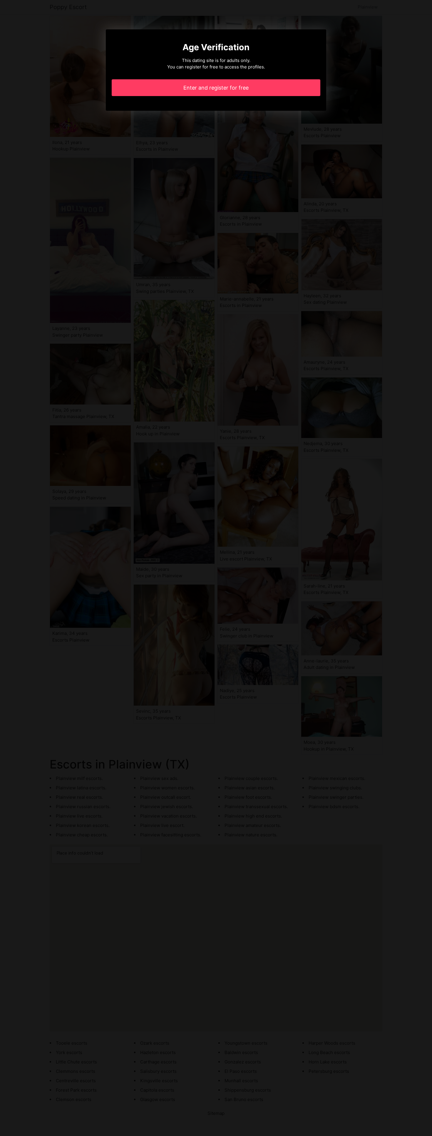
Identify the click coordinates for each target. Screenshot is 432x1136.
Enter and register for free (216, 88)
